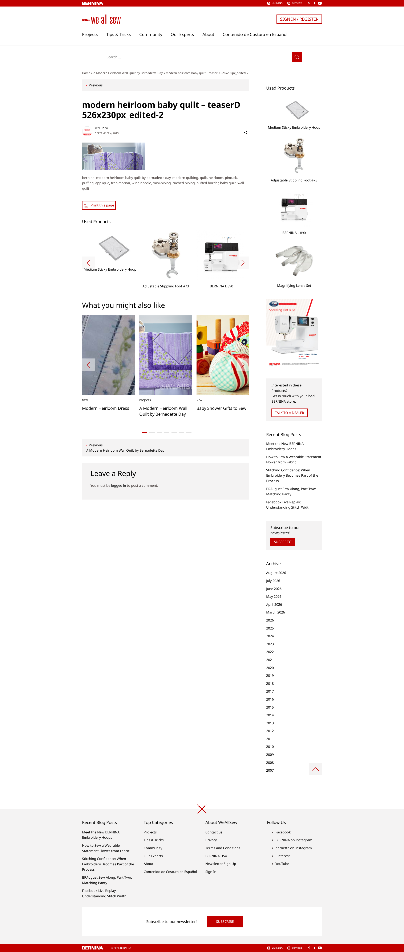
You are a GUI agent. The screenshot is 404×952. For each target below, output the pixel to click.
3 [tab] (159, 432)
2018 (270, 683)
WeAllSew (101, 128)
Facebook (283, 832)
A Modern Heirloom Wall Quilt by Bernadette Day (128, 73)
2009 (270, 754)
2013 (270, 723)
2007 (270, 770)
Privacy (211, 840)
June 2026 (274, 588)
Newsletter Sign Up (220, 863)
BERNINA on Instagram (293, 840)
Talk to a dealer (289, 412)
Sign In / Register (299, 19)
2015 (270, 707)
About (208, 34)
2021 (270, 659)
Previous (96, 85)
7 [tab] (188, 432)
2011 (270, 738)
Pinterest (282, 856)
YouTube (282, 863)
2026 (270, 620)
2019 (270, 675)
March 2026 (275, 612)
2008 (270, 762)
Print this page (102, 205)
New (85, 400)
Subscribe (283, 541)
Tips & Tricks (118, 34)
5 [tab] (174, 432)
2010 (270, 746)
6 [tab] (181, 432)
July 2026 (273, 580)
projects (145, 400)
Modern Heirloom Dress (105, 408)
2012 (270, 731)
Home (86, 73)
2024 (270, 636)
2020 (270, 667)
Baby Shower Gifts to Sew (221, 408)
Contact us (213, 832)
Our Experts (182, 34)
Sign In (210, 871)
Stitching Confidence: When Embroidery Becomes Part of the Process (292, 475)
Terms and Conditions (222, 848)
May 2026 (273, 596)
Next (243, 263)
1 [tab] (144, 432)
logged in (118, 485)
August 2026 (276, 572)
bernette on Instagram (293, 848)
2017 (270, 691)
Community (150, 34)
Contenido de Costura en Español (255, 34)
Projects (90, 34)
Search (297, 57)
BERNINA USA (216, 856)
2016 (270, 699)
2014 (270, 715)
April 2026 (274, 604)
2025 (270, 628)
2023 (270, 644)
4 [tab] (166, 432)
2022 (270, 651)
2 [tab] (152, 432)
